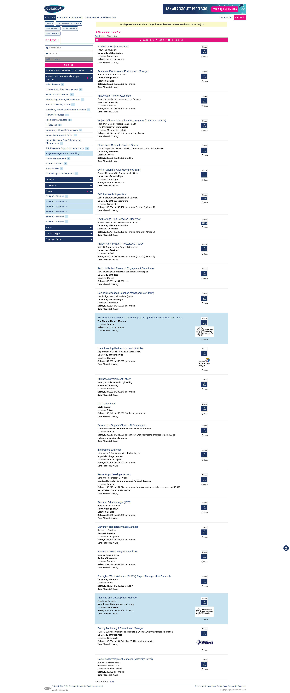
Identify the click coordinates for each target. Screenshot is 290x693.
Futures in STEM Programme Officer (117, 551)
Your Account (225, 17)
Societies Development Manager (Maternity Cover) (125, 659)
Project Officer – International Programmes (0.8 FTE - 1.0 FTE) (132, 120)
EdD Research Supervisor (112, 194)
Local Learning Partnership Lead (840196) (120, 348)
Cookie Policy (222, 686)
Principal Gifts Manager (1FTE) (114, 502)
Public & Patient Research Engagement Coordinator (126, 268)
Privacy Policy (210, 686)
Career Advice (76, 17)
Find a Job (50, 17)
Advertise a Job (108, 17)
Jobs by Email (92, 17)
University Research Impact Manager (118, 526)
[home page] (54, 9)
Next (112, 681)
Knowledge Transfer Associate (114, 95)
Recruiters (240, 17)
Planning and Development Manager (117, 597)
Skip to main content (11, 2)
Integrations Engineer (109, 449)
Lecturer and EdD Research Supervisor (119, 219)
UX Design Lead (107, 403)
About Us (55, 690)
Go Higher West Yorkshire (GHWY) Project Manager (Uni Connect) (134, 576)
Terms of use (199, 686)
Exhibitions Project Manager (113, 46)
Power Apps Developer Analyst (114, 474)
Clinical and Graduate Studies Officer (118, 145)
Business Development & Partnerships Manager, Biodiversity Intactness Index (140, 317)
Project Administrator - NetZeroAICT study (121, 243)
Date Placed (100, 36)
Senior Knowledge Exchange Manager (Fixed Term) (126, 293)
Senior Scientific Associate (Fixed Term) (119, 169)
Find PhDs (62, 17)
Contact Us (63, 690)
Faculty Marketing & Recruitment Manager (121, 628)
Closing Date (112, 36)
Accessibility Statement (236, 686)
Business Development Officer (114, 379)
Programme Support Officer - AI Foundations (122, 425)
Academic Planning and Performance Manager (123, 71)
